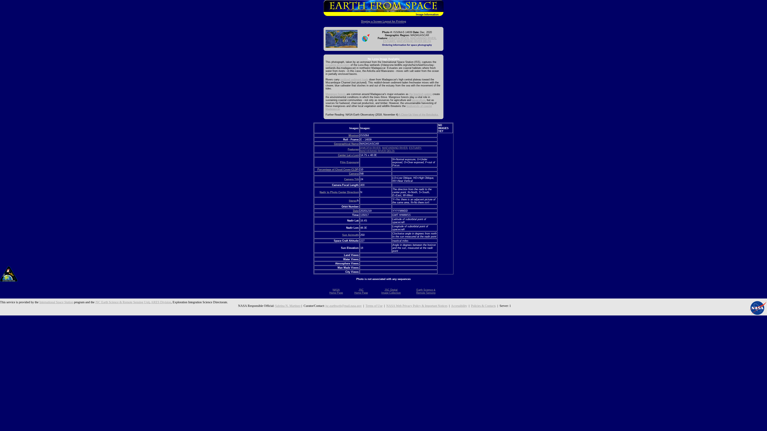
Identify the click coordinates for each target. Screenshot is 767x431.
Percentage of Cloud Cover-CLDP (337, 169)
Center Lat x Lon (348, 155)
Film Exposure (349, 162)
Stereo (353, 200)
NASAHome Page (336, 291)
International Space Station (56, 302)
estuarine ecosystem (338, 64)
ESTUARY (389, 41)
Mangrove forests (336, 94)
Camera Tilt (351, 179)
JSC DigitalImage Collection (391, 291)
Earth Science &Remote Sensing (425, 291)
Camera (353, 173)
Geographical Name (346, 143)
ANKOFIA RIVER (398, 38)
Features (353, 149)
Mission (353, 135)
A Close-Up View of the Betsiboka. (419, 114)
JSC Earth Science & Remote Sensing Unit (122, 302)
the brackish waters (420, 94)
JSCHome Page (361, 291)
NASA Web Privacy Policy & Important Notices (416, 305)
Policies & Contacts (483, 305)
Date (355, 210)
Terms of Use (374, 305)
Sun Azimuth (350, 234)
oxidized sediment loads (354, 79)
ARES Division (161, 302)
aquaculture (418, 100)
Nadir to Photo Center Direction (339, 192)
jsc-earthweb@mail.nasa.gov (343, 305)
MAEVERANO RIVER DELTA (414, 41)
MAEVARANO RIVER (423, 38)
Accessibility (459, 305)
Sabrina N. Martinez (288, 305)
